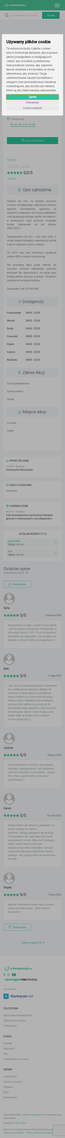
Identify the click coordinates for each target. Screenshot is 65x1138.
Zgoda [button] (32, 96)
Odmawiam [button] (32, 102)
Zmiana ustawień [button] (32, 108)
